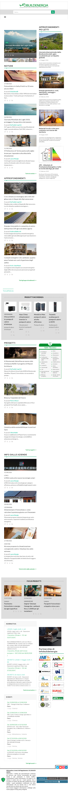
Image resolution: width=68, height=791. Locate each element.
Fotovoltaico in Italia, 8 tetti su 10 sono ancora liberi (18, 87)
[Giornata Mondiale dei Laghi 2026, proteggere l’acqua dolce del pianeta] (20, 109)
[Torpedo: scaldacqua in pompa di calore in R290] (55, 306)
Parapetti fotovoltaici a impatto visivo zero (52, 605)
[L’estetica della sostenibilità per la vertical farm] (20, 419)
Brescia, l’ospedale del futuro (15, 398)
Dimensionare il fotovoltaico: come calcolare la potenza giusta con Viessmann (19, 511)
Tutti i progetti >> (30, 450)
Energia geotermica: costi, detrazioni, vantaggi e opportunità (49, 92)
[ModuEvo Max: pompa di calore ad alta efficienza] (40, 306)
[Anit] (58, 658)
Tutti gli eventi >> (31, 763)
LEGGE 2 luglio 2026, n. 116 (16, 629)
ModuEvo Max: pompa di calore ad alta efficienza (40, 318)
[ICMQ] (58, 665)
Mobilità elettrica (56, 361)
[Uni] (58, 671)
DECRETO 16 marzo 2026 (16, 675)
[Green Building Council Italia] (45, 704)
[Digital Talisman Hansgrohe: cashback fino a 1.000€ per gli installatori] (32, 590)
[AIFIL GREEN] (58, 698)
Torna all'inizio (7, 291)
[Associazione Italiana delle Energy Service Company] (58, 684)
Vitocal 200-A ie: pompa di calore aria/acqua (9, 320)
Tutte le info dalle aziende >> (27, 569)
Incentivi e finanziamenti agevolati (56, 358)
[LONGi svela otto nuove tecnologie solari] (20, 464)
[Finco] (45, 698)
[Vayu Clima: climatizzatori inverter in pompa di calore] (25, 306)
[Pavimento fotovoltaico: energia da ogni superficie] (13, 590)
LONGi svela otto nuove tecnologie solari (19, 478)
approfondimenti (10, 42)
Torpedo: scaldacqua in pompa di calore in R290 (55, 318)
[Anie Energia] (58, 678)
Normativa (55, 363)
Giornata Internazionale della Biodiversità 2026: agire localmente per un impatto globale (50, 54)
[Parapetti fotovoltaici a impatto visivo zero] (52, 590)
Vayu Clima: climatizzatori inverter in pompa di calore (25, 318)
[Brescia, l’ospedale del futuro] (20, 389)
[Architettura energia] (45, 684)
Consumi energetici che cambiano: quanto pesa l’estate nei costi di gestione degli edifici (19, 260)
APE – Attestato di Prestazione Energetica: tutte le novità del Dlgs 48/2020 (50, 167)
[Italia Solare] (45, 691)
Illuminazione (56, 355)
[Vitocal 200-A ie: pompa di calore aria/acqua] (10, 306)
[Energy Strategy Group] (45, 665)
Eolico (54, 351)
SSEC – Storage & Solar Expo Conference (18, 704)
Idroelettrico (55, 353)
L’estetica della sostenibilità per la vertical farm (20, 428)
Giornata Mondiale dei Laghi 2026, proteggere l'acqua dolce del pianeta (17, 121)
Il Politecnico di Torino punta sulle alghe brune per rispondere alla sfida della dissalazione (19, 153)
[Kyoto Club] (45, 678)
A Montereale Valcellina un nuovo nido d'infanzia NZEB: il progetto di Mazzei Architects (18, 363)
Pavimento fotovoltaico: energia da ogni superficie (12, 606)
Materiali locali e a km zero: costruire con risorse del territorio (49, 130)
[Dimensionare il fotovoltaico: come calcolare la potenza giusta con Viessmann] (20, 496)
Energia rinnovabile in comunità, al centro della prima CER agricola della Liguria (19, 48)
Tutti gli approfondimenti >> (27, 280)
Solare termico (56, 369)
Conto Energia (44, 367)
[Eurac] (58, 691)
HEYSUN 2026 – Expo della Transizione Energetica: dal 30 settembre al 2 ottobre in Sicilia (18, 728)
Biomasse (43, 355)
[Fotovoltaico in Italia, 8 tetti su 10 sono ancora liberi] (20, 76)
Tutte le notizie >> (30, 173)
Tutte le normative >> (29, 690)
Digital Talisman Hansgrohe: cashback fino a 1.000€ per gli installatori (32, 607)
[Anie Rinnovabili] (45, 658)
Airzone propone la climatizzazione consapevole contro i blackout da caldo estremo (18, 548)
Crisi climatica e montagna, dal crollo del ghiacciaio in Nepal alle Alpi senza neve (19, 198)
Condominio (43, 365)
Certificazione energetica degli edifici (44, 358)
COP (42, 369)
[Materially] (45, 671)
